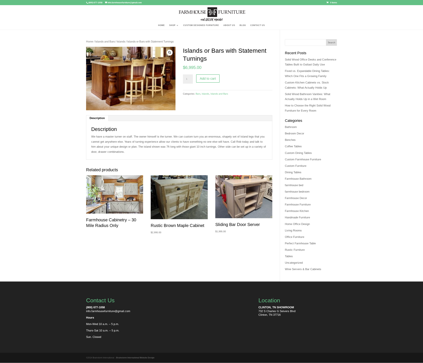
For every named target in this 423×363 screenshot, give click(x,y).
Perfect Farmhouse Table (300, 243)
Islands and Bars (105, 41)
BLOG (243, 25)
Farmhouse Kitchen (297, 211)
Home (89, 41)
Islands (121, 41)
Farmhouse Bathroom (298, 178)
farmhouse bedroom (297, 191)
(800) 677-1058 (95, 307)
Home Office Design (297, 224)
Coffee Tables (293, 146)
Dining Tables (293, 172)
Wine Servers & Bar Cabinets (303, 269)
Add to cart (208, 78)
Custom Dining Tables (298, 153)
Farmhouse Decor (296, 198)
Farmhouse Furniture (298, 204)
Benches (290, 139)
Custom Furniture (295, 165)
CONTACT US (257, 25)
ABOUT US (229, 25)
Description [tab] (97, 118)
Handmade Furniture (297, 217)
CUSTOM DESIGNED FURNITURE (201, 25)
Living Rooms (293, 230)
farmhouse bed (294, 185)
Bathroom (291, 127)
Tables (289, 256)
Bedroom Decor (294, 133)
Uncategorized (294, 262)
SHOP (172, 25)
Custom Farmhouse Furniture (303, 159)
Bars (198, 93)
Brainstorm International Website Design (135, 358)
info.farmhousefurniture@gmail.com (108, 311)
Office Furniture (294, 237)
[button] (170, 53)
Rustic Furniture (295, 249)
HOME (161, 25)
